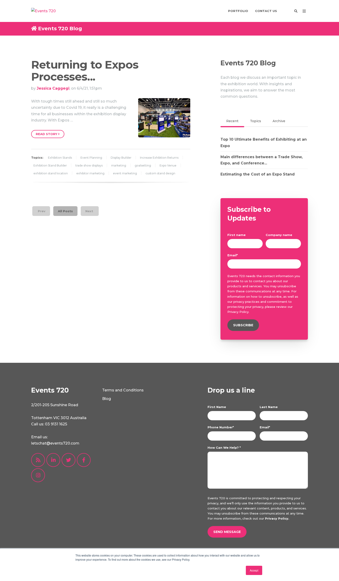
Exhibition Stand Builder (50, 165)
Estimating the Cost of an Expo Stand (257, 174)
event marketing (125, 173)
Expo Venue (168, 165)
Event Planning (91, 157)
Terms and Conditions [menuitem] (123, 390)
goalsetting (143, 165)
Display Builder (121, 157)
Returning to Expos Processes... (84, 71)
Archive (279, 121)
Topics (255, 121)
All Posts (65, 211)
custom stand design (160, 173)
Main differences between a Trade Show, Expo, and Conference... (261, 160)
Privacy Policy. (277, 518)
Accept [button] (254, 570)
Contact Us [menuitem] (266, 11)
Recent (232, 121)
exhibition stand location (50, 173)
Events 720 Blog (60, 28)
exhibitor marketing (90, 173)
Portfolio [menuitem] (238, 11)
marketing (118, 165)
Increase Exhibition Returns (159, 157)
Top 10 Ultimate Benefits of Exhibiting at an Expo (263, 142)
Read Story (47, 134)
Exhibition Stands (60, 157)
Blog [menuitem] (106, 398)
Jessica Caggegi (53, 88)
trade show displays (89, 165)
